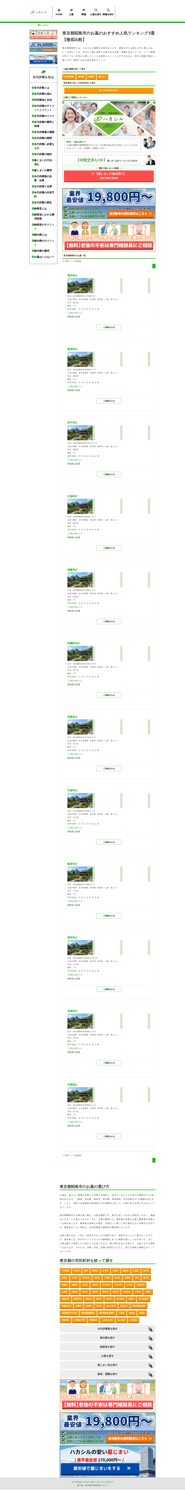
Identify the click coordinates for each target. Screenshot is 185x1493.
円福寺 (71, 790)
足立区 (85, 1285)
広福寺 (71, 496)
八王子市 (118, 1285)
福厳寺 (71, 569)
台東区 (115, 1271)
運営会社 (110, 1482)
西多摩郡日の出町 (69, 1313)
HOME (59, 14)
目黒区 (64, 1278)
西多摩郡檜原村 (88, 1313)
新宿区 (95, 1271)
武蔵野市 (140, 1285)
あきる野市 (111, 1306)
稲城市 (89, 1306)
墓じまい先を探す (108, 1365)
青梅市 (75, 1292)
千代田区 (65, 1271)
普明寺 (71, 937)
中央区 (77, 1271)
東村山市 (65, 1299)
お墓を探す (96, 14)
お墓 (71, 14)
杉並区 (117, 1278)
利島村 (132, 1313)
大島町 (121, 1313)
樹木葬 (81, 76)
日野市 (148, 1292)
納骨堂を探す (107, 1346)
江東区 (136, 1271)
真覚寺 (71, 716)
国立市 (89, 1299)
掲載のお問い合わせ (98, 1482)
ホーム (32, 25)
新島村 (142, 1313)
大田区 (75, 1278)
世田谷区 (86, 1278)
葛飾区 (95, 1285)
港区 (86, 1271)
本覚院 (71, 1084)
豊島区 (128, 1278)
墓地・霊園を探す (108, 1374)
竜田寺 (71, 275)
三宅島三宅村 (79, 1320)
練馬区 (75, 1285)
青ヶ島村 (121, 1320)
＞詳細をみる (109, 327)
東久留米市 (143, 1299)
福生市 (99, 1299)
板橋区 (64, 1285)
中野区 (107, 1278)
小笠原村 (133, 1320)
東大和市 (120, 1299)
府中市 (85, 1292)
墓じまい (102, 76)
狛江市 (109, 1299)
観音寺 (71, 863)
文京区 (105, 1271)
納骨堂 (91, 76)
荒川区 (146, 1278)
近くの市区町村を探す (108, 90)
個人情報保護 (76, 1482)
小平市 (138, 1292)
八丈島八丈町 (107, 1320)
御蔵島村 (93, 1320)
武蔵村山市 (66, 1306)
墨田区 (126, 1271)
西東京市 (124, 1306)
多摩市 (78, 1306)
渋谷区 (97, 1278)
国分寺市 (77, 1299)
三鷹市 (64, 1292)
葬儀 (83, 14)
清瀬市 (131, 1299)
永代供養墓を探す (108, 1328)
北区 (137, 1278)
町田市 (115, 1292)
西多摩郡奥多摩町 (106, 1313)
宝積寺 (71, 1011)
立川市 (129, 1285)
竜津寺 (71, 349)
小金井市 (127, 1292)
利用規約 (86, 1482)
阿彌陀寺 (72, 643)
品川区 (146, 1271)
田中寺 (71, 422)
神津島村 (65, 1320)
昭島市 (95, 1292)
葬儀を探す (108, 14)
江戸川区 (106, 1285)
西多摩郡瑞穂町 (139, 1306)
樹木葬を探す (107, 1337)
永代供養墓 (69, 76)
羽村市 (99, 1306)
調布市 (105, 1292)
